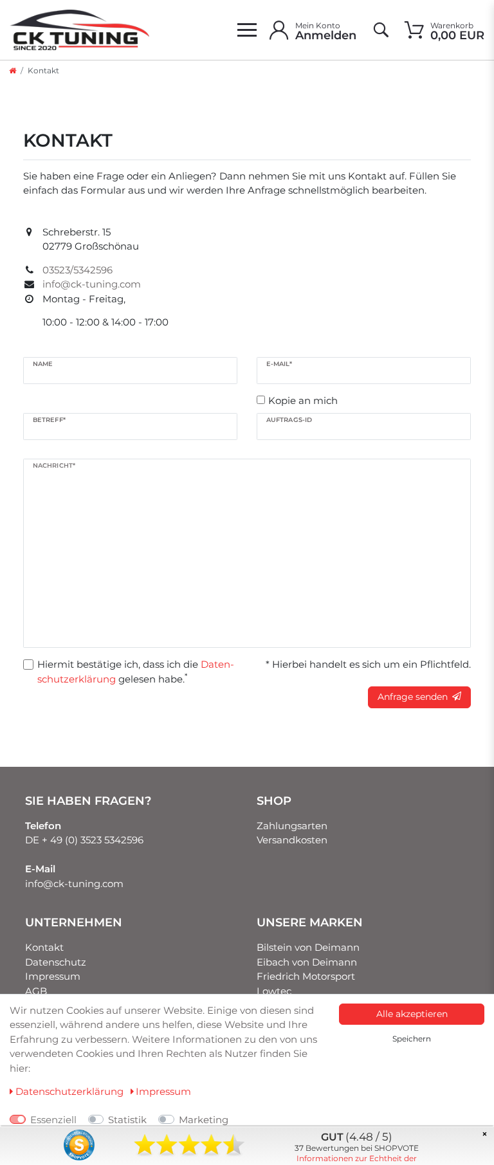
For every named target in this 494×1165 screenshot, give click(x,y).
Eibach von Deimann (307, 962)
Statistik (127, 1120)
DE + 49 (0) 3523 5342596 (84, 840)
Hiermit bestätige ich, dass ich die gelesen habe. (135, 671)
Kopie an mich (303, 400)
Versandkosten (292, 840)
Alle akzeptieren (412, 1014)
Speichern (411, 1038)
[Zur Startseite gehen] (12, 70)
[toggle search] (380, 30)
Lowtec (274, 991)
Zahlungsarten (292, 826)
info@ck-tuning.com (74, 883)
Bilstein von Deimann (308, 947)
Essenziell (53, 1120)
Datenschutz (55, 962)
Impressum (52, 976)
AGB (36, 991)
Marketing (203, 1120)
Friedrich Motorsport (306, 976)
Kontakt (44, 947)
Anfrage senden (413, 696)
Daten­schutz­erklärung (69, 1091)
